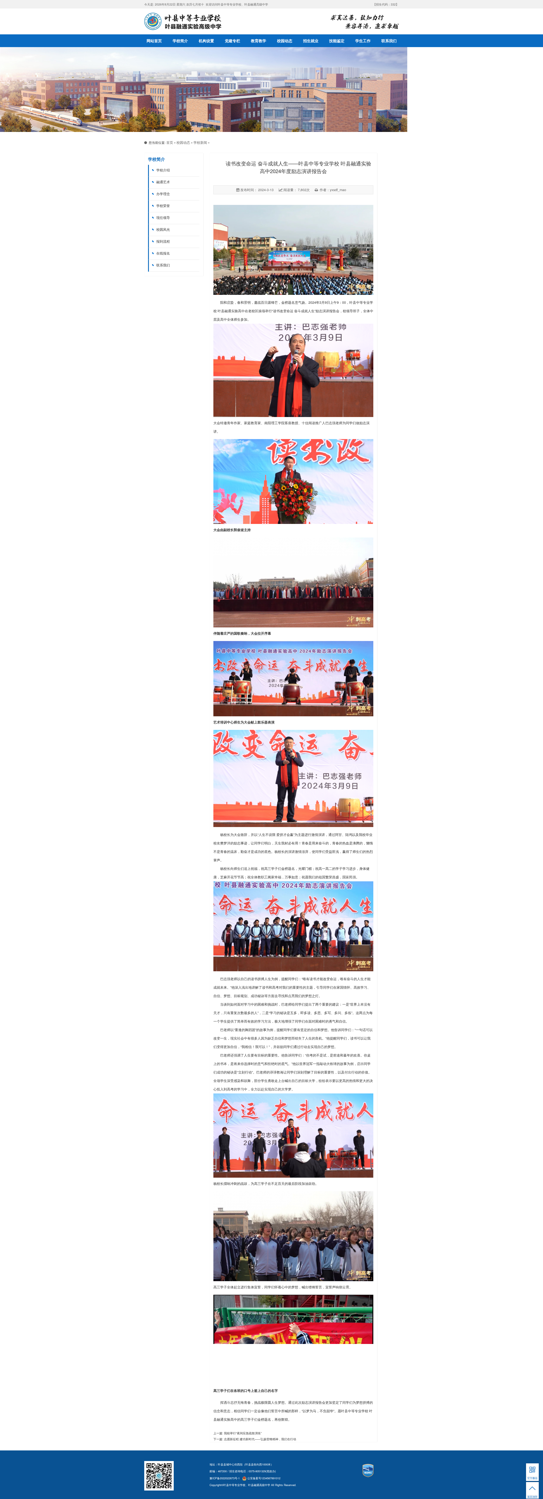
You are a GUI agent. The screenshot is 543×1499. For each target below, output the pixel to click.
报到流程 (163, 241)
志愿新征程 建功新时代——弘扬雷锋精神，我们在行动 (260, 1439)
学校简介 (180, 40)
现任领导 (163, 217)
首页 (169, 142)
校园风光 (163, 229)
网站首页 (154, 40)
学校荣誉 (163, 205)
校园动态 (284, 40)
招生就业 (310, 40)
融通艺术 (163, 181)
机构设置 (206, 40)
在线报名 (163, 253)
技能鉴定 (336, 40)
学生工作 (363, 40)
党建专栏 (232, 40)
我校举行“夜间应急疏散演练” (243, 1433)
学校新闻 (200, 142)
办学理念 (163, 193)
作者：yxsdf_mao (332, 189)
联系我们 (389, 40)
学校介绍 (163, 170)
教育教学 (258, 40)
